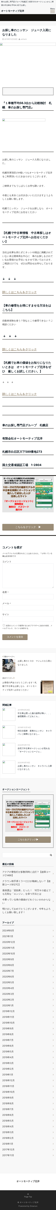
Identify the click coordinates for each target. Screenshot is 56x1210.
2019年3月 (8, 1063)
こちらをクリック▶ (28, 839)
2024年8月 (8, 930)
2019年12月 (8, 1011)
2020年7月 (8, 970)
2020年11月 (8, 947)
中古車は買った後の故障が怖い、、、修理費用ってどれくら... (35, 715)
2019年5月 (8, 1051)
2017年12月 (8, 1149)
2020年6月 (8, 976)
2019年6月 (8, 1045)
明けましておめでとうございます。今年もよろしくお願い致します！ (26, 910)
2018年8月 (8, 1103)
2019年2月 (8, 1068)
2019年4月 (8, 1057)
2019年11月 (8, 1016)
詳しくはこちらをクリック (19, 292)
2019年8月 (8, 1034)
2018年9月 (8, 1097)
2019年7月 (7, 1040)
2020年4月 (8, 988)
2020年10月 (8, 953)
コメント (6, 561)
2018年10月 (8, 1091)
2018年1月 (7, 1143)
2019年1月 (7, 1074)
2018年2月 (8, 1138)
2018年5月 (8, 1120)
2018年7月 (7, 1109)
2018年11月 (8, 1086)
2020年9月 (8, 959)
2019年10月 (8, 1022)
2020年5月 (8, 982)
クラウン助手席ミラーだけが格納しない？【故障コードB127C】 (26, 883)
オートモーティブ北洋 (12, 11)
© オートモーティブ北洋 (28, 1202)
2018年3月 (8, 1132)
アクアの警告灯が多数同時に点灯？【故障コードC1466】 (26, 873)
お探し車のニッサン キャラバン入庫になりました (35, 767)
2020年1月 (8, 1005)
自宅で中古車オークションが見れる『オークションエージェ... (34, 750)
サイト (5, 614)
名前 (5, 592)
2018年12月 (8, 1080)
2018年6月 (8, 1114)
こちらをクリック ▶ (28, 526)
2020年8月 (8, 965)
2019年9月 (8, 1028)
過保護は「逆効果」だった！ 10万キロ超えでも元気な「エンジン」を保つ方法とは (26, 892)
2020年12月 (8, 942)
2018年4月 (8, 1126)
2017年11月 (8, 1155)
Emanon (33, 1206)
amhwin (24, 39)
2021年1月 (7, 936)
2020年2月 (8, 999)
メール (6, 603)
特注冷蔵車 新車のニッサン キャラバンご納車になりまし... (35, 732)
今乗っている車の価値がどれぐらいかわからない (26, 901)
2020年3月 (8, 993)
